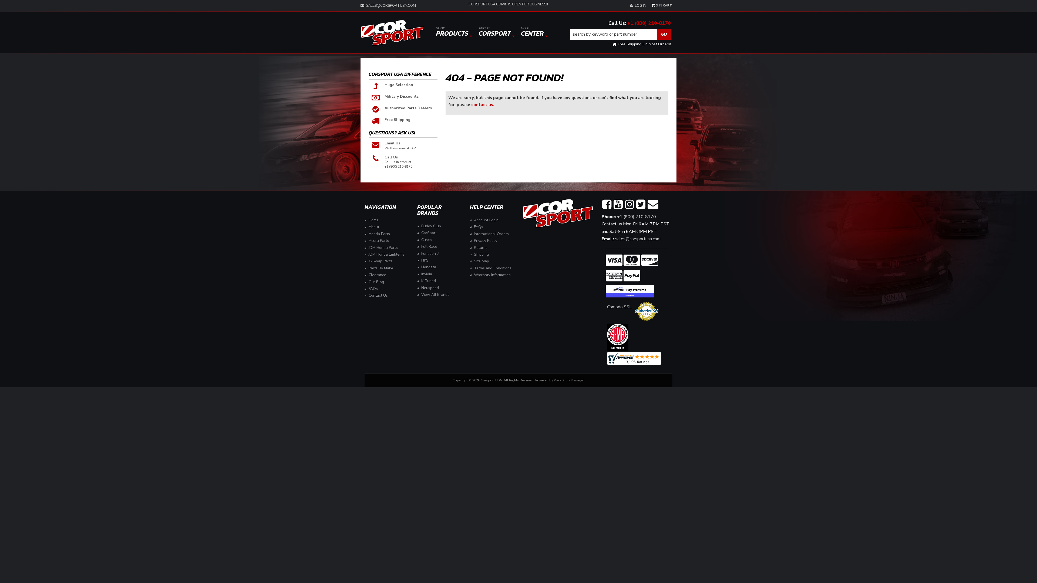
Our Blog (376, 282)
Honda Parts (379, 234)
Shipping (481, 254)
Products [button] (452, 31)
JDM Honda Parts (383, 248)
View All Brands (435, 295)
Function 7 (430, 254)
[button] (620, 34)
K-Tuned (428, 281)
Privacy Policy (485, 241)
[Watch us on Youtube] (618, 205)
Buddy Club (431, 226)
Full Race (429, 247)
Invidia (426, 274)
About (374, 227)
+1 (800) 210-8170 (649, 23)
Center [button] (532, 31)
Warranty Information (492, 275)
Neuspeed (430, 288)
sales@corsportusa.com (391, 5)
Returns (480, 248)
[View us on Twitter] (640, 205)
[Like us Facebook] (606, 205)
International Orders (491, 234)
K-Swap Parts (380, 261)
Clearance (377, 275)
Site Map (481, 261)
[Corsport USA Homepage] (392, 33)
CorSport (429, 233)
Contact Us (378, 295)
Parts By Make (381, 268)
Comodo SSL (619, 307)
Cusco (426, 240)
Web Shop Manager (569, 380)
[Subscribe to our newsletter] (653, 205)
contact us (482, 104)
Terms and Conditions (492, 268)
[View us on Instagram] (629, 205)
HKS (425, 260)
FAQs (373, 289)
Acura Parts (379, 241)
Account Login (486, 220)
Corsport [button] (495, 31)
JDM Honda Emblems (386, 254)
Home (374, 220)
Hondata (428, 267)
